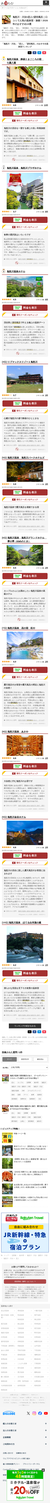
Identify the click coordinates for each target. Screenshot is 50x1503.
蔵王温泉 (4, 1324)
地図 (25, 108)
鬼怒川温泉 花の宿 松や (21, 628)
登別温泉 (21, 1311)
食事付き (23, 1099)
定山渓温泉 (5, 1311)
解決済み (40, 1059)
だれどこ (15, 1397)
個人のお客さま (10, 1423)
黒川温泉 (21, 1372)
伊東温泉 (21, 1341)
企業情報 (7, 1437)
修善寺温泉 (38, 1341)
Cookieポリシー (9, 1469)
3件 (46, 395)
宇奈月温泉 (21, 1350)
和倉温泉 (21, 1346)
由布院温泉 (21, 1385)
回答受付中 (25, 1059)
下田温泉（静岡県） (8, 1346)
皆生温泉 (21, 1368)
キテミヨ (6, 1400)
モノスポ (25, 1400)
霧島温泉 (37, 1372)
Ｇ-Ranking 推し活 (25, 1402)
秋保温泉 (21, 1319)
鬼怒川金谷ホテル (17, 817)
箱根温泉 (4, 1381)
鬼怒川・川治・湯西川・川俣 (21, 1086)
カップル (20, 1082)
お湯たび (28, 1397)
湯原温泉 (37, 1368)
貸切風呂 (14, 1099)
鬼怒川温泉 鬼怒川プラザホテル (24, 168)
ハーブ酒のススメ (24, 1405)
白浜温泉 (21, 1359)
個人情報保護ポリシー (11, 1464)
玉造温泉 (4, 1368)
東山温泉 (37, 1319)
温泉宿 (39, 1094)
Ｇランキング (6, 1397)
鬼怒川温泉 (15, 1090)
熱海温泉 (37, 1385)
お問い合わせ (8, 1453)
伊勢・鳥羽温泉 (23, 1381)
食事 (32, 1094)
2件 (46, 568)
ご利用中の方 (9, 1444)
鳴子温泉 (37, 1315)
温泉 (19, 1094)
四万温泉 (37, 1328)
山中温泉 (37, 1346)
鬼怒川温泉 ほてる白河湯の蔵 (25, 922)
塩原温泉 (21, 1333)
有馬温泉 (4, 1359)
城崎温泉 (37, 1355)
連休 (13, 1094)
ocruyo (22, 1397)
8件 (46, 212)
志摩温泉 (37, 1381)
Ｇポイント (34, 1394)
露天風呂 (14, 1121)
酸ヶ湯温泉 (5, 1377)
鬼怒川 (44, 1082)
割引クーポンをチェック (27, 121)
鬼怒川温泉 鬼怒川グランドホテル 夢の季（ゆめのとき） (26, 539)
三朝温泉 (37, 1363)
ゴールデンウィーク (34, 1090)
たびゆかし (14, 1402)
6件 (46, 300)
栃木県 (36, 1082)
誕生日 (39, 1121)
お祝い (23, 1121)
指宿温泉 (4, 1390)
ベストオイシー (16, 1400)
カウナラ (41, 1400)
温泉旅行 (32, 1099)
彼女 (19, 1113)
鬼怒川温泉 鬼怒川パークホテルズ (26, 457)
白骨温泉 (4, 1337)
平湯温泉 (4, 1355)
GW (23, 1090)
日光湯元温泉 (39, 1377)
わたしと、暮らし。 (39, 1397)
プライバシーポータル (31, 1464)
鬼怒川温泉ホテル (16, 271)
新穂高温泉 (21, 1355)
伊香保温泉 (5, 1328)
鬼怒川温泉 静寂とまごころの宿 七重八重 (25, 61)
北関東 (29, 1082)
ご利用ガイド (25, 1394)
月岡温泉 (21, 1337)
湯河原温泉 (5, 1341)
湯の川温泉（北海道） (7, 1316)
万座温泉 (21, 1328)
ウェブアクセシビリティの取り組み (16, 1458)
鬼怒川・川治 (38, 1086)
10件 (46, 105)
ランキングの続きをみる (25, 1026)
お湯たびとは (14, 1394)
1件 (46, 758)
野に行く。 (33, 1400)
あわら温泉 (5, 1350)
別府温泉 (4, 1372)
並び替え (5, 1068)
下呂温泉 (37, 1350)
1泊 (39, 1099)
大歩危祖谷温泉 (6, 1385)
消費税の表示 (21, 1453)
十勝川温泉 (38, 1311)
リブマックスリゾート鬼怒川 (23, 362)
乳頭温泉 (21, 1315)
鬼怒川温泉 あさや (18, 731)
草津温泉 (37, 1324)
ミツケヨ (6, 1402)
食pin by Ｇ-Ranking (39, 1402)
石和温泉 (37, 1337)
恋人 (13, 1082)
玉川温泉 (21, 1377)
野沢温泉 (37, 1333)
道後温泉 (4, 1363)
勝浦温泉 (37, 1359)
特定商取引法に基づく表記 (28, 1469)
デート (26, 1094)
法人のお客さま (10, 1430)
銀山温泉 (21, 1324)
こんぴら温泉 (22, 1363)
